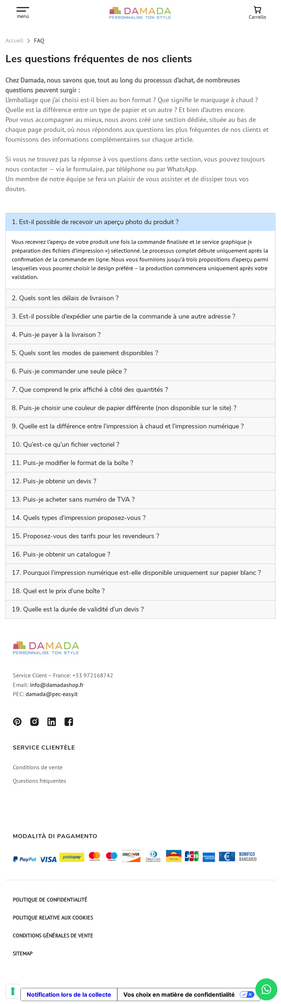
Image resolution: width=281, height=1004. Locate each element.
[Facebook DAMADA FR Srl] (68, 723)
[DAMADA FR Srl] (140, 13)
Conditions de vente (38, 767)
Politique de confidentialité (50, 900)
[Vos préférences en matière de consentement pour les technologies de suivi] (13, 991)
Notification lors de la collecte (69, 994)
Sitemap (23, 954)
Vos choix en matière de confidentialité (179, 994)
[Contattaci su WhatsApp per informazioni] (266, 989)
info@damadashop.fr (56, 685)
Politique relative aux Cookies (53, 918)
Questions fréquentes (39, 781)
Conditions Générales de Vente (53, 936)
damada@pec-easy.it (52, 694)
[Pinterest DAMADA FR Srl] (17, 723)
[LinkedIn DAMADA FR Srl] (51, 723)
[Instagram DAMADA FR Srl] (34, 723)
